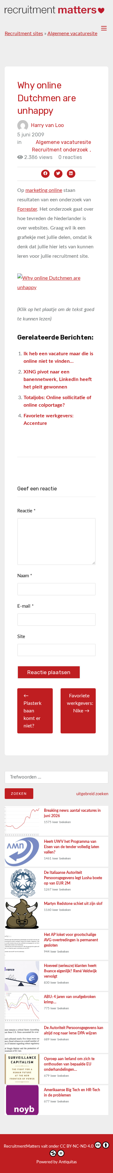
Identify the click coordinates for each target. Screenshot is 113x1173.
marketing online (43, 190)
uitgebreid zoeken (92, 794)
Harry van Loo (47, 125)
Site (21, 636)
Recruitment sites (24, 33)
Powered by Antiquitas (56, 1162)
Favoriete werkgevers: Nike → (80, 703)
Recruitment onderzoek (61, 150)
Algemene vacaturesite (72, 33)
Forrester (27, 209)
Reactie (26, 511)
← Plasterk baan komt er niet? (32, 710)
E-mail (25, 606)
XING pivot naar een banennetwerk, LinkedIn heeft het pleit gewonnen (58, 379)
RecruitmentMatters (22, 1146)
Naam (24, 575)
